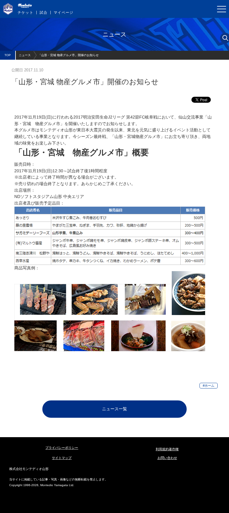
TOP (7, 55)
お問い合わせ (167, 458)
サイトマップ (62, 458)
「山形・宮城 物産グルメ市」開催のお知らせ (68, 55)
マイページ (63, 12)
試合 (43, 12)
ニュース (25, 55)
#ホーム (208, 385)
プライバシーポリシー (61, 447)
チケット (25, 12)
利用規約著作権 (167, 449)
